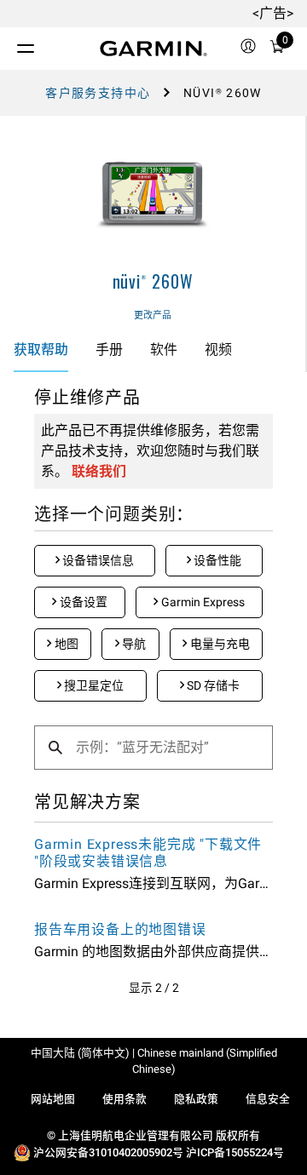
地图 (65, 644)
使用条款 (124, 1098)
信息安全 (268, 1098)
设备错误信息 (97, 560)
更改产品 (152, 315)
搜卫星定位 (92, 685)
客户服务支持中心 (97, 93)
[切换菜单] (10, 44)
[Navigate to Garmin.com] (153, 48)
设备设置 (82, 602)
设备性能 (216, 560)
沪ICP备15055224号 (235, 1152)
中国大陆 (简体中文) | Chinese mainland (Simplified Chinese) (154, 1060)
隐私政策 (196, 1098)
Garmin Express (202, 602)
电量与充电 (219, 644)
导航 (132, 644)
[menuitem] (248, 48)
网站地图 (53, 1098)
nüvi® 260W (153, 281)
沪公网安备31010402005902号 (108, 1152)
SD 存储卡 (212, 685)
